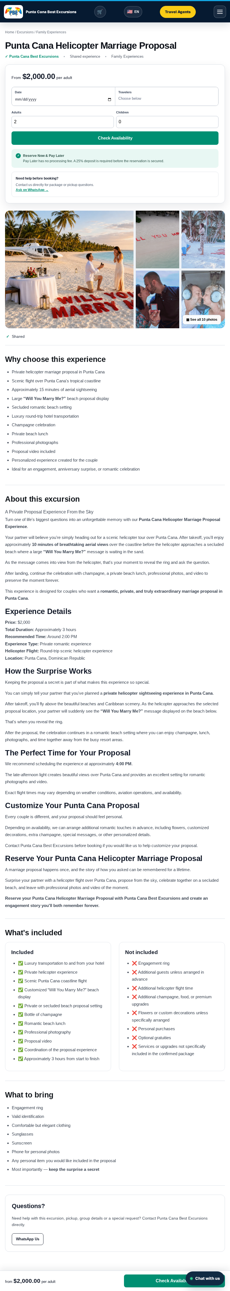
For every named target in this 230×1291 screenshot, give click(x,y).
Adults (16, 112)
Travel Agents (178, 12)
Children (122, 112)
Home (9, 32)
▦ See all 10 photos (201, 320)
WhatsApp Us (27, 1239)
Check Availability (115, 138)
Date (18, 92)
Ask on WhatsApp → (32, 190)
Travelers (125, 92)
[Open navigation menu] (220, 12)
